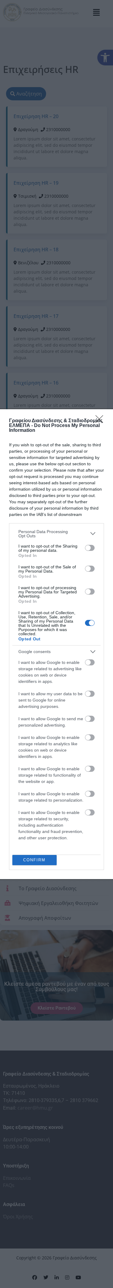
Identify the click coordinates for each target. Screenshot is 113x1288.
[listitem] (56, 533)
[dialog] (56, 644)
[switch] (90, 548)
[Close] (101, 421)
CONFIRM (34, 860)
